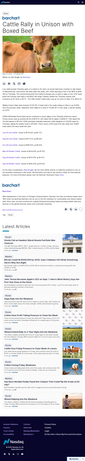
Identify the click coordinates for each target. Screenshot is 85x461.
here (62, 175)
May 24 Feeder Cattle (11, 151)
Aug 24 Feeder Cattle (11, 157)
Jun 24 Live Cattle (9, 133)
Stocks (6, 13)
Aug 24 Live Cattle (10, 139)
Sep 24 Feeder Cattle (11, 164)
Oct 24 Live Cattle (9, 145)
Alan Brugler (29, 170)
